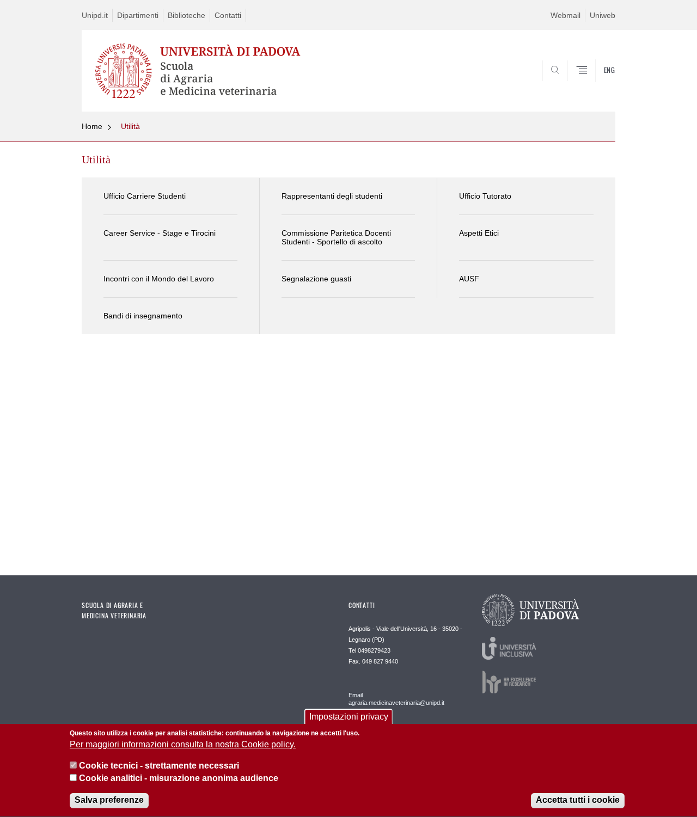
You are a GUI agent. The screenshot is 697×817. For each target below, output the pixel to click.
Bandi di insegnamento (142, 315)
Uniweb (602, 15)
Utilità (130, 126)
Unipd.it (95, 15)
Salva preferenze (109, 800)
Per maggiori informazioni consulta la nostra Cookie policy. (183, 745)
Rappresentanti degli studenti (332, 196)
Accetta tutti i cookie (578, 800)
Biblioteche (186, 15)
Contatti (228, 15)
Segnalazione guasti (316, 278)
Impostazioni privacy (348, 716)
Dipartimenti (137, 15)
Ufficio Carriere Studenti (144, 196)
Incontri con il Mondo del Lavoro (158, 278)
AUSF (469, 278)
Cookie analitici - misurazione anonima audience (178, 778)
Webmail (565, 15)
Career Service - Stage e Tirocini (159, 233)
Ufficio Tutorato (485, 196)
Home (92, 126)
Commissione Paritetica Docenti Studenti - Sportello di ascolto (336, 238)
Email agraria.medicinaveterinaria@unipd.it (396, 699)
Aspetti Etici (479, 233)
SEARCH (596, 85)
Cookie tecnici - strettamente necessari (159, 765)
